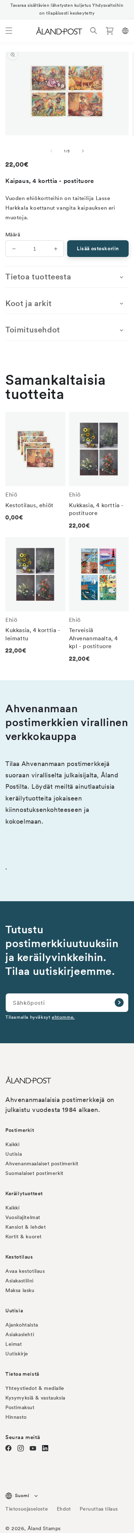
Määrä (12, 234)
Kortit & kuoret (23, 1236)
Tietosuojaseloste (27, 1509)
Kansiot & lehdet (25, 1227)
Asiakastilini (19, 1280)
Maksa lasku (20, 1290)
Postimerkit (19, 1130)
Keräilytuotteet (24, 1193)
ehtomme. (63, 1017)
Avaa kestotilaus (25, 1271)
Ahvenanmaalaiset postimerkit (42, 1163)
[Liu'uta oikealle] (83, 151)
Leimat (13, 1344)
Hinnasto (16, 1417)
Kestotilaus (19, 1257)
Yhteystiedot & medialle (34, 1388)
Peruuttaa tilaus (99, 1509)
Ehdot (64, 1509)
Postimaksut (20, 1407)
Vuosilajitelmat (22, 1217)
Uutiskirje (16, 1353)
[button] (9, 30)
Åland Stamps (44, 1528)
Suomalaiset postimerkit (34, 1173)
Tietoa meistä (22, 1374)
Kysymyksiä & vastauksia (35, 1398)
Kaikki (12, 1144)
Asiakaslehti (19, 1334)
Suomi (22, 1495)
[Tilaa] (119, 1002)
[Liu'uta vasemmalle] (51, 151)
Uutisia (13, 1154)
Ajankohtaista (21, 1325)
